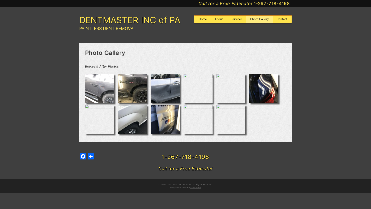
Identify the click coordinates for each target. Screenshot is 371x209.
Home (203, 19)
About (219, 19)
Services (237, 19)
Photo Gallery (259, 19)
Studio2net (195, 187)
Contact (282, 19)
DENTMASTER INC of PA (129, 20)
